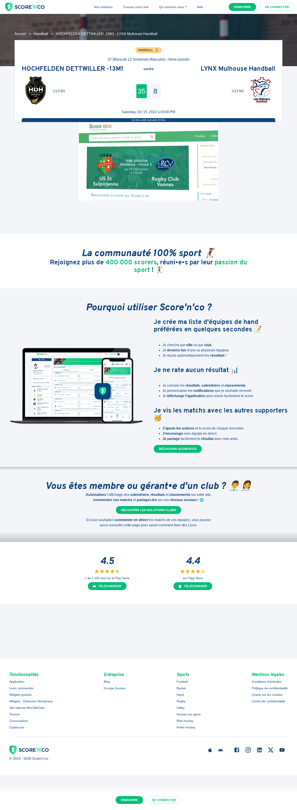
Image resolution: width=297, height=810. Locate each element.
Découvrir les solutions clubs (148, 510)
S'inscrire (242, 7)
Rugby (181, 701)
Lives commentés (21, 688)
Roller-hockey (186, 727)
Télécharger (109, 586)
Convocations (18, 721)
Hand (180, 694)
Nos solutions (103, 7)
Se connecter (277, 7)
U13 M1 (59, 91)
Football (182, 681)
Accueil (20, 34)
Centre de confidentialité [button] (268, 701)
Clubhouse (16, 727)
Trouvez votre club (135, 7)
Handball (41, 34)
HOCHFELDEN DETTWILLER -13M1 (72, 69)
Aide (200, 7)
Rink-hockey (185, 721)
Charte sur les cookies (267, 694)
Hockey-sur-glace (189, 714)
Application (16, 681)
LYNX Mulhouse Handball (238, 69)
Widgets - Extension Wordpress (31, 701)
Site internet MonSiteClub (26, 707)
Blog (107, 681)
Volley (181, 707)
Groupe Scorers (115, 688)
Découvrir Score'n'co (178, 449)
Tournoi (14, 714)
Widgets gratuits (20, 694)
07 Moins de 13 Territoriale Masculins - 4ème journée (148, 59)
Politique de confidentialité (270, 688)
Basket (181, 688)
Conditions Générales (267, 681)
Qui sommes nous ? (173, 7)
